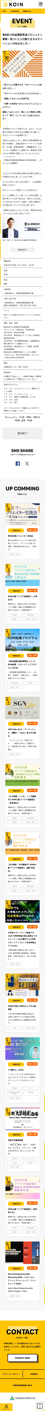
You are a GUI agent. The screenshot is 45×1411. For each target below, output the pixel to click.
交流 (15, 1163)
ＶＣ (31, 1088)
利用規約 (34, 1374)
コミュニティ (12, 417)
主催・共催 (15, 554)
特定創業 (15, 683)
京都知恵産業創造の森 (15, 1093)
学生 (31, 1163)
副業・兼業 (20, 420)
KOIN (15, 615)
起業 (30, 420)
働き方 (37, 417)
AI (15, 1028)
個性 (29, 417)
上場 (22, 417)
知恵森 (31, 1092)
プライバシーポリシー (11, 1374)
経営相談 (31, 615)
